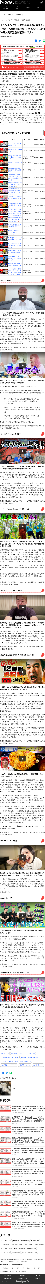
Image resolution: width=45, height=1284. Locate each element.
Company (7, 1275)
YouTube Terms (7, 1282)
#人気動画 (16, 1240)
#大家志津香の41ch (38, 1065)
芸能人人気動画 (26, 20)
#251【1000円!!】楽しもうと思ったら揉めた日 (14, 251)
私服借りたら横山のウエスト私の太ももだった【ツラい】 (14, 232)
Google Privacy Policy (22, 1281)
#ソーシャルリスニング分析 (29, 1252)
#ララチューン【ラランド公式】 (9, 1061)
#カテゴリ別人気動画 (16, 1244)
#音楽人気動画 (28, 1244)
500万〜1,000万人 (14, 1268)
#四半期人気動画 (31, 1248)
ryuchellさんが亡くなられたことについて (15, 163)
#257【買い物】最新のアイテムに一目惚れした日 (15, 264)
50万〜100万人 (4, 1271)
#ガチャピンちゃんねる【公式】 (29, 1057)
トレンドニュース (17, 1207)
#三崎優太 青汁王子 (25, 1061)
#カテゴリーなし (5, 1252)
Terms (37, 1275)
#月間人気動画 (5, 1244)
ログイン (39, 7)
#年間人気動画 (16, 1252)
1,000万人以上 (4, 1268)
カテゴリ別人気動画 (13, 20)
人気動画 (10, 15)
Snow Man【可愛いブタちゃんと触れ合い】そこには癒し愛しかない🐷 (15, 219)
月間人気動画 (19, 15)
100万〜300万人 (36, 1268)
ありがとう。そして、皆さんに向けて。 (14, 144)
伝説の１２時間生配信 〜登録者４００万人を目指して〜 (15, 170)
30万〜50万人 (13, 1271)
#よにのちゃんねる (30, 1053)
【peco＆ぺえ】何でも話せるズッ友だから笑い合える (15, 198)
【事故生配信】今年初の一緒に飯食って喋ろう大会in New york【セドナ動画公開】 (15, 177)
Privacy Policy (7, 1278)
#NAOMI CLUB (5, 1053)
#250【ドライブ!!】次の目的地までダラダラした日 (15, 239)
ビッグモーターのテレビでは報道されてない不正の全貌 (14, 245)
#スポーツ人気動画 (19, 1248)
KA (3, 37)
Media (22, 1275)
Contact (37, 1278)
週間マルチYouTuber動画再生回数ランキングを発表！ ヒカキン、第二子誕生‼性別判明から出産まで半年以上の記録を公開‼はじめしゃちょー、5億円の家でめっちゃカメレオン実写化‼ (28, 1162)
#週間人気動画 (25, 1240)
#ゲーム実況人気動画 (6, 1248)
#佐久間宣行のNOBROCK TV (9, 1065)
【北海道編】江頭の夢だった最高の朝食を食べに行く (14, 205)
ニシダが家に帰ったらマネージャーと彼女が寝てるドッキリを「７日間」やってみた (14, 191)
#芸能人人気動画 (39, 1244)
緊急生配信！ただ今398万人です (15, 150)
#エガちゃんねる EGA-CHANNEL (10, 1057)
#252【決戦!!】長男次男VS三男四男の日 (14, 226)
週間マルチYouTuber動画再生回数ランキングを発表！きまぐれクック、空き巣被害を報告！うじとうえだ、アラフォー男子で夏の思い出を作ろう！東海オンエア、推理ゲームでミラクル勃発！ (28, 1225)
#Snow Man (14, 1053)
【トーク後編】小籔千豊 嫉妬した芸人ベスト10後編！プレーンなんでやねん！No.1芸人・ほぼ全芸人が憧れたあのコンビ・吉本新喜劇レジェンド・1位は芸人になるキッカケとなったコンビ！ (15, 271)
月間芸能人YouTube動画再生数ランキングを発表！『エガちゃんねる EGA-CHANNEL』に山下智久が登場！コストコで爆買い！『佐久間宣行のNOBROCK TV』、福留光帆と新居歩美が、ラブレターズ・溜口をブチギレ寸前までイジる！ (28, 1121)
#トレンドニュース (6, 1240)
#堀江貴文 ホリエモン (25, 1065)
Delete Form (22, 1278)
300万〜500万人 (25, 1268)
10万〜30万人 (22, 1271)
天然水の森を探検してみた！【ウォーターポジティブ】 (14, 157)
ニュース (28, 7)
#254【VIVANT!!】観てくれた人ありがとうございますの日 (15, 258)
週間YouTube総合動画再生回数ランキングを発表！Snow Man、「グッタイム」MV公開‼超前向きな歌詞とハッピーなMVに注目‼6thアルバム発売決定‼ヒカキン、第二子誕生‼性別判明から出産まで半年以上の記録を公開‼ (28, 1174)
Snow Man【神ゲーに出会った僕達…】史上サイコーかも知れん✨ (15, 184)
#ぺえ (20, 1053)
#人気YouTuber (35, 1240)
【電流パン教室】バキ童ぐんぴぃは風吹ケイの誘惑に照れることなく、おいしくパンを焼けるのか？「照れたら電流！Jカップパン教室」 (15, 212)
